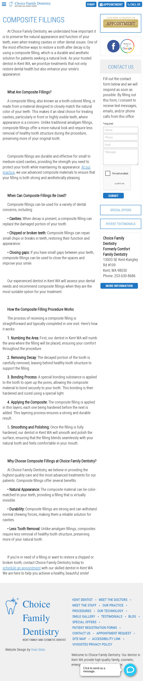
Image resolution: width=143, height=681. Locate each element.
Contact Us (81, 633)
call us (135, 4)
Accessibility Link (106, 638)
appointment (113, 4)
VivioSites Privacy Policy (92, 644)
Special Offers (120, 210)
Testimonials (111, 616)
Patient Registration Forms (94, 627)
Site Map (79, 638)
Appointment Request (113, 633)
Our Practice (113, 605)
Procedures (81, 610)
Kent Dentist (82, 599)
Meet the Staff (84, 605)
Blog (132, 616)
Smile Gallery (83, 616)
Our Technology (110, 610)
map (92, 4)
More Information (119, 286)
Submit (113, 196)
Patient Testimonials (121, 224)
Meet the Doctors (113, 599)
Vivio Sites (38, 649)
